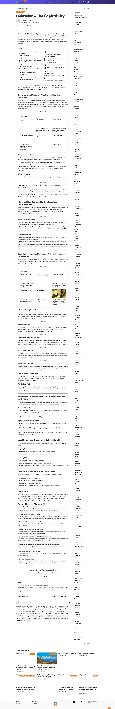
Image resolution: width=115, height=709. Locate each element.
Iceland (76, 373)
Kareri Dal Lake (79, 81)
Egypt (76, 346)
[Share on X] (25, 25)
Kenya (76, 409)
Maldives (77, 420)
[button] (77, 2)
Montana (77, 445)
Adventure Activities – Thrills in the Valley (55, 75)
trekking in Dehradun (49, 591)
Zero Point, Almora (56, 144)
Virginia (77, 564)
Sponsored (76, 238)
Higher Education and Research (54, 65)
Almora (76, 601)
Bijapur (76, 113)
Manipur (76, 170)
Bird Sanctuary (77, 42)
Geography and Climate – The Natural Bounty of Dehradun (30, 52)
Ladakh (75, 151)
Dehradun (51, 585)
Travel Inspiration (78, 576)
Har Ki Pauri (77, 607)
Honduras (77, 371)
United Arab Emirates (80, 546)
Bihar (75, 40)
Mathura (77, 596)
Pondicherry (77, 192)
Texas (76, 537)
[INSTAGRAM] (81, 702)
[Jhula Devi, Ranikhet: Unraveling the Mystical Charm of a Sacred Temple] (26, 658)
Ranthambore (78, 224)
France (76, 355)
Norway (76, 477)
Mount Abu (77, 217)
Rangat (76, 26)
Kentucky (77, 407)
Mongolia (77, 443)
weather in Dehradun (59, 591)
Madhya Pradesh (78, 154)
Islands (76, 391)
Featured (76, 60)
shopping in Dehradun (62, 589)
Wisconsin (77, 571)
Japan (76, 398)
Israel (76, 393)
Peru (76, 492)
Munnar (77, 140)
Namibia (77, 452)
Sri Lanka (77, 519)
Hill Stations (77, 74)
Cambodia (77, 317)
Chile (76, 324)
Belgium (77, 306)
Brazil (76, 313)
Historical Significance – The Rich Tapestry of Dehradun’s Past (30, 61)
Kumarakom (78, 138)
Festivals (76, 62)
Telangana (76, 272)
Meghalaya (76, 174)
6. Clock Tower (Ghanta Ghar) (54, 54)
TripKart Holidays (26, 20)
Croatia (77, 335)
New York (77, 468)
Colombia (77, 328)
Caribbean (77, 322)
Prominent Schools (51, 62)
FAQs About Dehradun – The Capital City (56, 80)
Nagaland (76, 179)
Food (75, 65)
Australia (77, 301)
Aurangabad (78, 158)
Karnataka (76, 108)
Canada (77, 319)
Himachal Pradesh (78, 76)
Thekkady (77, 142)
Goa (75, 67)
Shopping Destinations (52, 71)
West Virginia (78, 569)
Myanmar (77, 450)
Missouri (77, 441)
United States (78, 551)
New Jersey (77, 463)
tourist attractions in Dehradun (36, 591)
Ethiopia (77, 349)
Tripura (75, 587)
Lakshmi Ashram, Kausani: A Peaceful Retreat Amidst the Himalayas (59, 130)
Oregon (77, 486)
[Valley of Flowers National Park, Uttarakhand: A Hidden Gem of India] (59, 277)
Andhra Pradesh (78, 29)
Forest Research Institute (40, 587)
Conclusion (48, 78)
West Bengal (77, 634)
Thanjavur (77, 265)
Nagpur (76, 163)
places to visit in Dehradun (35, 589)
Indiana (76, 382)
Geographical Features (27, 55)
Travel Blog (76, 281)
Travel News (77, 580)
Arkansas (77, 297)
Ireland (76, 389)
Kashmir (77, 101)
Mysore (76, 122)
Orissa (75, 183)
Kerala (75, 124)
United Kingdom (78, 548)
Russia (76, 504)
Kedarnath (77, 614)
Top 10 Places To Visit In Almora (67, 653)
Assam (75, 35)
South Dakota (78, 513)
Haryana (76, 71)
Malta (76, 423)
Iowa (76, 387)
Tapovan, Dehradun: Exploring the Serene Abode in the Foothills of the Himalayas (88, 689)
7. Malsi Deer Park (51, 56)
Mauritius (77, 429)
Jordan (76, 400)
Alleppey (77, 126)
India (75, 97)
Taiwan (76, 528)
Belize (76, 308)
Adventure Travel (78, 15)
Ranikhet (77, 625)
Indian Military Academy (23, 589)
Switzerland (78, 526)
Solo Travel (76, 236)
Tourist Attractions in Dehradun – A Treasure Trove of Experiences (30, 69)
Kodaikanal (77, 256)
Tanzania (77, 533)
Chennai (77, 245)
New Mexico (77, 465)
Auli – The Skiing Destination (87, 653)
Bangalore (77, 110)
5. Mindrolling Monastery (52, 52)
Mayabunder (78, 22)
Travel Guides (77, 285)
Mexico (76, 432)
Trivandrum (77, 147)
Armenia (77, 299)
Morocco (77, 447)
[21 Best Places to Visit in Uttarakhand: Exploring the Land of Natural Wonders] (47, 658)
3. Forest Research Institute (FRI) (29, 77)
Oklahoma (77, 481)
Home (17, 8)
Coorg (76, 115)
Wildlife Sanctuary (78, 637)
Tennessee (77, 535)
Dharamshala (78, 78)
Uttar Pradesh (77, 589)
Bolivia (76, 310)
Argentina (77, 292)
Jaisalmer (77, 213)
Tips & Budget (77, 274)
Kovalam (77, 135)
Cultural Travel (77, 47)
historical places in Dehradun (61, 587)
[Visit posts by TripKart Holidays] (18, 21)
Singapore (77, 506)
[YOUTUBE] (74, 702)
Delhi (75, 53)
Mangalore (77, 120)
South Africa (78, 508)
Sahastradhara (53, 589)
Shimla (76, 92)
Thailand (77, 539)
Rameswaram (78, 263)
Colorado (77, 331)
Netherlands (78, 459)
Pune (76, 167)
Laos (76, 411)
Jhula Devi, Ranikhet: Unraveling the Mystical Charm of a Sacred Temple (25, 667)
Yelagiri (77, 267)
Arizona (77, 295)
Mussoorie (77, 619)
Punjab (75, 194)
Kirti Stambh (79, 208)
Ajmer (76, 201)
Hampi (76, 117)
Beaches (76, 38)
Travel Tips (76, 582)
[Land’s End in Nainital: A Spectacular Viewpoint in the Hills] (43, 122)
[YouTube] (86, 2)
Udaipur (77, 226)
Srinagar (77, 103)
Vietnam (77, 560)
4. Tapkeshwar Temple (27, 79)
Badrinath (77, 603)
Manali (76, 87)
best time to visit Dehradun (29, 585)
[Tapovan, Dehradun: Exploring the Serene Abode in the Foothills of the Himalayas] (89, 680)
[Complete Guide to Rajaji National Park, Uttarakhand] (68, 680)
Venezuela (77, 555)
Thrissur (77, 144)
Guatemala (77, 367)
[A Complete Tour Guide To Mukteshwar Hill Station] (27, 293)
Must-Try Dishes (50, 73)
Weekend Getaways (78, 632)
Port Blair (77, 24)
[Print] (30, 25)
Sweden (77, 524)
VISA (75, 630)
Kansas (76, 402)
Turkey (76, 544)
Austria (76, 304)
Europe (75, 58)
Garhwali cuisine (51, 587)
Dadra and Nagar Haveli (79, 49)
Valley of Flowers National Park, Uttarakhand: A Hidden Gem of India (59, 285)
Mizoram (76, 176)
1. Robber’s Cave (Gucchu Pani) (29, 72)
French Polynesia (79, 357)
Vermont (77, 557)
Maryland (77, 425)
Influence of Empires (27, 66)
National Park (77, 181)
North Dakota (78, 474)
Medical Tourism (78, 172)
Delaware (77, 340)
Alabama (77, 288)
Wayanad (77, 149)
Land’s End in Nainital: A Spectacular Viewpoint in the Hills (42, 130)
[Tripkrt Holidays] (21, 2)
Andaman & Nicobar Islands (80, 17)
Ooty (76, 261)
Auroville (77, 243)
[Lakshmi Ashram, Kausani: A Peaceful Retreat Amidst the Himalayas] (59, 122)
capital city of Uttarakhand (42, 585)
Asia (75, 33)
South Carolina (78, 510)
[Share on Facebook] (22, 25)
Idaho (76, 376)
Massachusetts (78, 427)
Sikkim (75, 231)
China (76, 326)
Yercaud (77, 270)
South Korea (78, 515)
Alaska (76, 290)
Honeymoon (77, 94)
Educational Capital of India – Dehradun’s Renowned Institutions (54, 59)
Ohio (76, 479)
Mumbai (77, 160)
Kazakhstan (77, 405)
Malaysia (77, 418)
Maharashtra (77, 156)
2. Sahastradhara (26, 74)
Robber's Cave (46, 589)
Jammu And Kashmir (78, 99)
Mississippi (77, 438)
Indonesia (77, 384)
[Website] (67, 603)
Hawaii (76, 369)
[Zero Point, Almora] (59, 138)
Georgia (77, 360)
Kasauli (76, 83)
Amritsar (77, 197)
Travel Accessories (78, 279)
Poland (76, 495)
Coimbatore (78, 247)
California (77, 315)
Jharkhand (76, 106)
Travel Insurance (78, 578)
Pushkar (77, 222)
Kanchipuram (78, 252)
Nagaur (76, 220)
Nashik (76, 165)
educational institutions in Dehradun (26, 587)
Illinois (76, 378)
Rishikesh (77, 628)
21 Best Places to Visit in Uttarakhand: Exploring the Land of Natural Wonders (46, 667)
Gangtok (77, 233)
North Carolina (78, 472)
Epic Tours (76, 56)
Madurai (77, 258)
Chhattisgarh (77, 44)
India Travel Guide (79, 380)
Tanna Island (78, 531)
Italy (76, 396)
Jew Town (77, 129)
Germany (77, 362)
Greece (77, 364)
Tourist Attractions (78, 277)
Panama (77, 488)
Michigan (77, 434)
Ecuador (77, 344)
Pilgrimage (76, 185)
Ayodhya (77, 594)
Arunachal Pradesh (78, 31)
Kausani (77, 612)
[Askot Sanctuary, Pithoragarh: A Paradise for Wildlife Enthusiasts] (26, 680)
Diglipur (77, 20)
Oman (76, 483)
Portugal (77, 497)
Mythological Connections (28, 64)
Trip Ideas (76, 585)
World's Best (77, 639)
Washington (78, 566)
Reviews (76, 229)
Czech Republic (78, 337)
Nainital (77, 621)
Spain (76, 517)
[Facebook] (82, 2)
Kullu (76, 85)
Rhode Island (78, 499)
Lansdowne (77, 616)
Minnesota (77, 436)
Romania (77, 501)
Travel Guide (77, 283)
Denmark (77, 342)
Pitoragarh (76, 188)
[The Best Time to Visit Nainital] (43, 293)
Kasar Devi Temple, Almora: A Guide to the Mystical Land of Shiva (27, 285)
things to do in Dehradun (23, 591)
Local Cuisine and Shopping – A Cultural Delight (54, 68)
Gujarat (76, 69)
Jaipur (76, 211)
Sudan (76, 521)
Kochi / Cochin (78, 131)
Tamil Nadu (76, 240)
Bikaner (77, 204)
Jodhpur (77, 215)
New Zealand (78, 470)
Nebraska (77, 454)
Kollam (76, 133)
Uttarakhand (21, 8)
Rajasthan (76, 199)
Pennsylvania (78, 490)
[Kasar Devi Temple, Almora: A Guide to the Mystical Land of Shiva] (27, 277)
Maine (76, 416)
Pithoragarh (78, 623)
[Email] (28, 25)
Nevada (77, 461)
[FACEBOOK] (67, 702)
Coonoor (77, 249)
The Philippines (78, 542)
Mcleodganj (77, 90)
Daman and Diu (77, 51)
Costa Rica (77, 333)
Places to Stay (77, 190)
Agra (76, 591)
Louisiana (77, 414)
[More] (33, 25)
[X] (84, 2)
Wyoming (77, 573)
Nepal (76, 456)
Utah (76, 553)
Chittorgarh (78, 206)
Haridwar (77, 610)
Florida (76, 353)
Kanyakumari (78, 254)
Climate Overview (26, 58)
